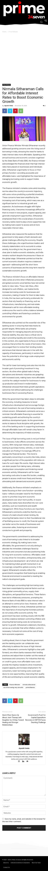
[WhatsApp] (20, 111)
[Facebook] (4, 111)
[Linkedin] (24, 761)
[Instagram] (20, 761)
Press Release (13, 32)
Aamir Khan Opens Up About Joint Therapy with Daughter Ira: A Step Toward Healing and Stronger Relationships (13, 720)
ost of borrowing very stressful (13, 687)
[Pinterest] (15, 111)
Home (4, 32)
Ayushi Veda (8, 105)
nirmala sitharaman (29, 684)
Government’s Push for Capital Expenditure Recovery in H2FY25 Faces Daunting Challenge (35, 718)
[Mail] (28, 761)
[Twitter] (10, 111)
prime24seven (30, 687)
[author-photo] (24, 745)
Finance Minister (14, 684)
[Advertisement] (24, 59)
